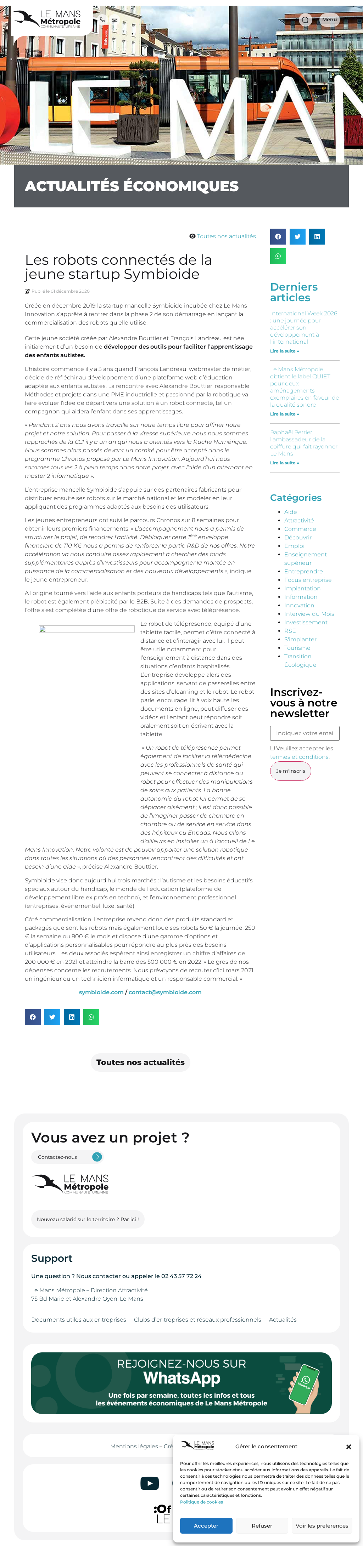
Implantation (302, 588)
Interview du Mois (309, 614)
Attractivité (299, 520)
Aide (290, 512)
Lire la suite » (284, 351)
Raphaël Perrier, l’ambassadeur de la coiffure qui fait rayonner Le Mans (303, 443)
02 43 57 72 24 (181, 1276)
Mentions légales (134, 1446)
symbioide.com (101, 992)
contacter (107, 1276)
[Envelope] (114, 19)
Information (301, 597)
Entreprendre (303, 571)
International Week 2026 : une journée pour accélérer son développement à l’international (303, 327)
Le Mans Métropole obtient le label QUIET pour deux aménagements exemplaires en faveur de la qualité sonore (304, 387)
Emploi (294, 546)
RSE (290, 631)
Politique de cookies (201, 1502)
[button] (348, 1446)
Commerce (300, 529)
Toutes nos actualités (226, 236)
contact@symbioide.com (165, 992)
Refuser (262, 1525)
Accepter (206, 1525)
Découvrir (298, 537)
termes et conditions (299, 757)
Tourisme (297, 648)
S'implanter (300, 639)
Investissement (306, 622)
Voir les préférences (322, 1525)
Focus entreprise (308, 580)
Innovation (299, 605)
